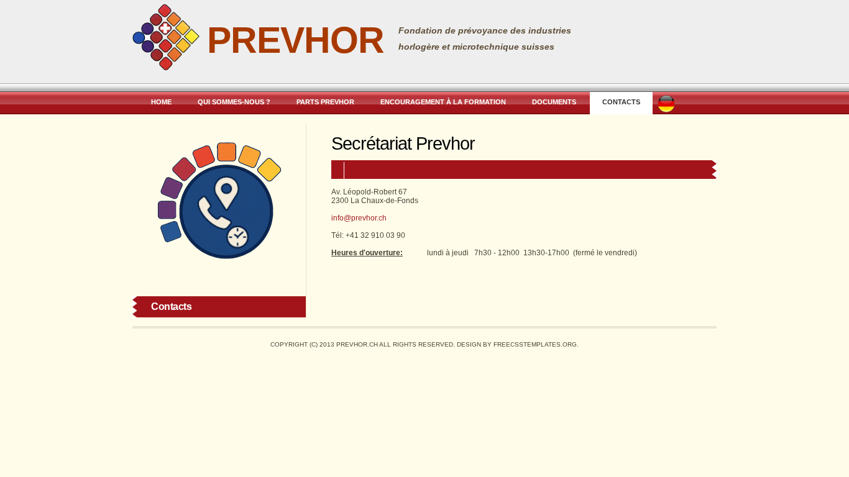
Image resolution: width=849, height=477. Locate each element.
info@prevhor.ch (359, 218)
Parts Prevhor (325, 102)
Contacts (621, 102)
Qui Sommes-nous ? (234, 102)
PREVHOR (295, 40)
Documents (554, 102)
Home (161, 102)
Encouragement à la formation (443, 102)
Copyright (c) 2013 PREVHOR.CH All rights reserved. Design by (381, 344)
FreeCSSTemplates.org (535, 344)
